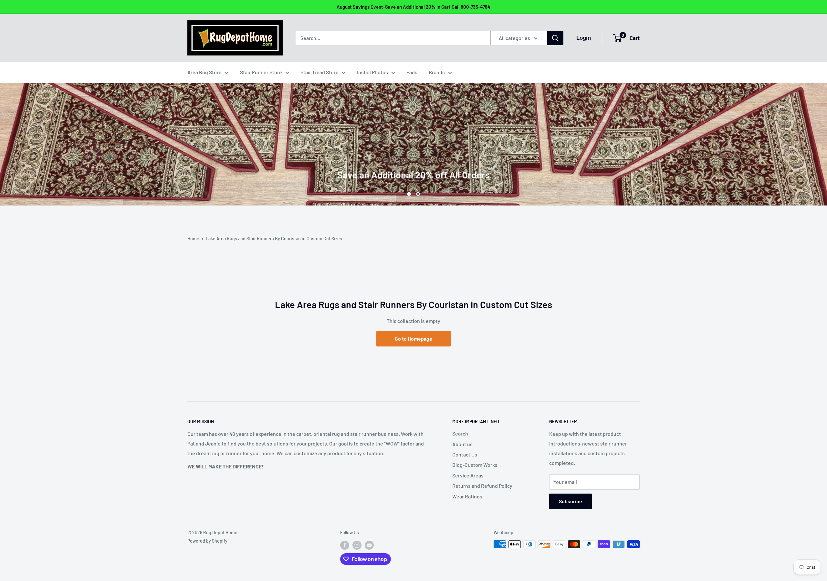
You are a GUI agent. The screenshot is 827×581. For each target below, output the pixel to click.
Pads (411, 72)
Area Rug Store (204, 72)
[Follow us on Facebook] (344, 544)
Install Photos (372, 72)
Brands (437, 72)
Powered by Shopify (207, 541)
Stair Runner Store (261, 72)
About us (462, 444)
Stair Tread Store (319, 72)
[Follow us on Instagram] (356, 544)
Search (460, 433)
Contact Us (464, 454)
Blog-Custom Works (474, 465)
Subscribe (570, 501)
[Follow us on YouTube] (369, 544)
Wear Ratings (467, 496)
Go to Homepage (413, 339)
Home (193, 238)
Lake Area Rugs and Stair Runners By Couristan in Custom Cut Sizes (274, 238)
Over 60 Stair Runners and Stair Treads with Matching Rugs (414, 146)
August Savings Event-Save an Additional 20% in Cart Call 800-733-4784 (413, 7)
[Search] (555, 38)
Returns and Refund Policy (482, 486)
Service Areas (468, 475)
